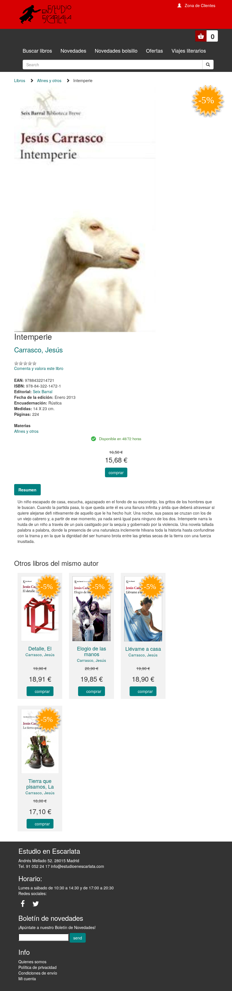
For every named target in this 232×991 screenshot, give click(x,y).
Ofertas (154, 50)
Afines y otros (49, 80)
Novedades (73, 50)
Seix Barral (42, 391)
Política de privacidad (37, 967)
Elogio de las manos (91, 651)
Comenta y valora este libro (38, 368)
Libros (19, 80)
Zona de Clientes (200, 5)
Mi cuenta (27, 978)
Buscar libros (37, 50)
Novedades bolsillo (116, 50)
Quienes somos (32, 961)
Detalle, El (39, 648)
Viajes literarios (188, 50)
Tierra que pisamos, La (40, 783)
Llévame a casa (143, 648)
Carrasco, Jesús (40, 654)
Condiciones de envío (37, 973)
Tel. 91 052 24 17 (34, 866)
